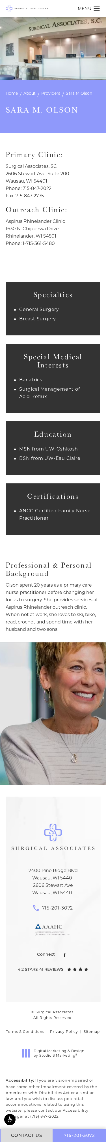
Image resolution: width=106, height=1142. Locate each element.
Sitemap (92, 1031)
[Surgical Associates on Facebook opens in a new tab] (64, 955)
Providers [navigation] (50, 93)
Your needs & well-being (53, 764)
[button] (10, 1119)
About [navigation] (29, 93)
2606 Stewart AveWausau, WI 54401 (53, 889)
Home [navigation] (12, 93)
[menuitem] (64, 955)
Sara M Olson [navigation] (79, 93)
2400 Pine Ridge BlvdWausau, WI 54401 (53, 874)
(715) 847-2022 (44, 1116)
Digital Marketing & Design (59, 1053)
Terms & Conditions (25, 1031)
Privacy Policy (64, 1031)
